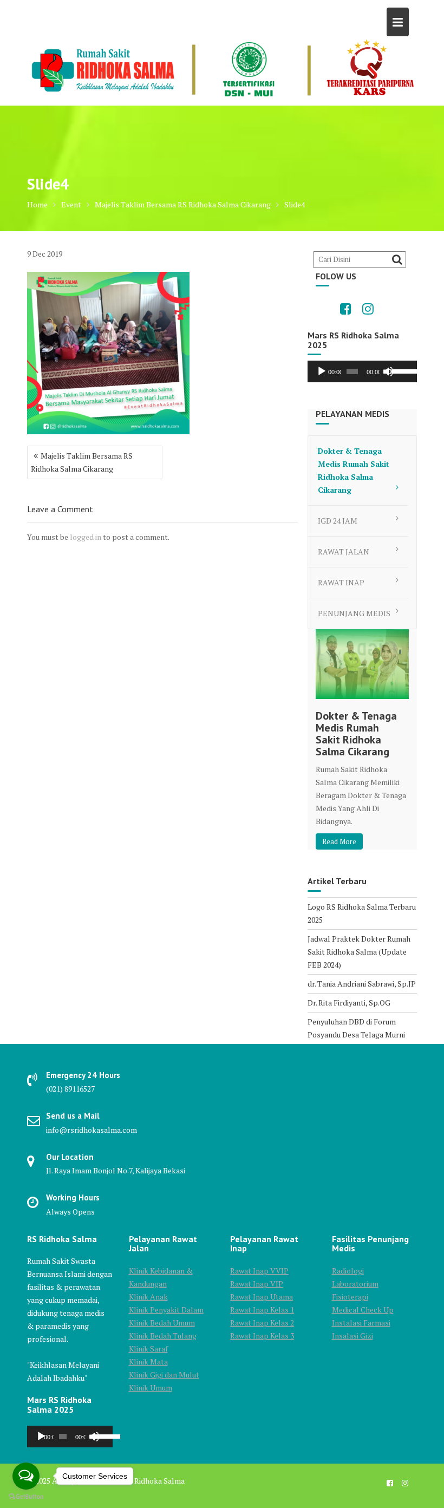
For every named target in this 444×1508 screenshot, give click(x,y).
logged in (85, 537)
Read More (339, 841)
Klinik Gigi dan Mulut (164, 1374)
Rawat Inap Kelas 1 (262, 1309)
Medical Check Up (363, 1309)
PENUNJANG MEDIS (354, 613)
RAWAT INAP (341, 582)
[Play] (321, 371)
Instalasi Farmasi (361, 1322)
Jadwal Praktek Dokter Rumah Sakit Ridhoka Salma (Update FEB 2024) (359, 951)
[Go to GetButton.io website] (26, 1496)
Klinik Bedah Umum (162, 1322)
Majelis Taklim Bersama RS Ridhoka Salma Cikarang (82, 462)
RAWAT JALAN (343, 551)
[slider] (401, 370)
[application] (362, 371)
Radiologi (348, 1270)
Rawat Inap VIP (256, 1283)
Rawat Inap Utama (261, 1296)
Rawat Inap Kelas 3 (262, 1335)
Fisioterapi (350, 1296)
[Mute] (388, 371)
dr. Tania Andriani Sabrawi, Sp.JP (362, 983)
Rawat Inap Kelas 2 (262, 1322)
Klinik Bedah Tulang (163, 1335)
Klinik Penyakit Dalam (166, 1309)
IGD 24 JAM (337, 520)
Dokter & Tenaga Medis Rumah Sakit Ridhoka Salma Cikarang (353, 470)
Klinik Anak (148, 1296)
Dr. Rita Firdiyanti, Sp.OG (349, 1002)
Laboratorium (355, 1283)
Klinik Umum (150, 1387)
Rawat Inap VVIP (259, 1270)
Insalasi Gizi (352, 1335)
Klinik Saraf (148, 1348)
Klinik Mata (148, 1361)
